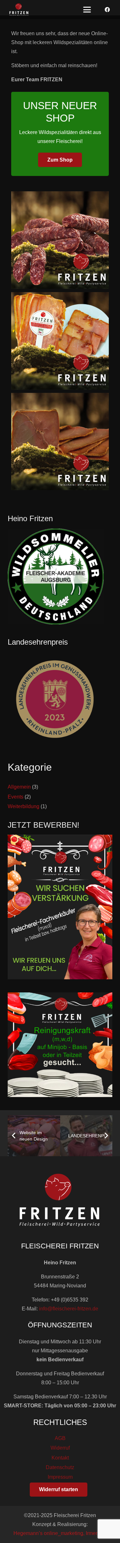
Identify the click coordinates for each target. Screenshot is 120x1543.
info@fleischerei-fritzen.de (68, 1308)
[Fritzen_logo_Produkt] (19, 10)
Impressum (60, 1477)
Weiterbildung (23, 806)
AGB (60, 1438)
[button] (87, 9)
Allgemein (19, 787)
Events (15, 796)
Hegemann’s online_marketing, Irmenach (60, 1533)
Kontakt (60, 1457)
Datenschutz (60, 1467)
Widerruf (60, 1448)
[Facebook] (107, 9)
